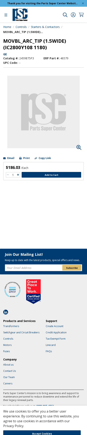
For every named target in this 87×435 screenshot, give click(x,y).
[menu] (5, 15)
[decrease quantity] (8, 174)
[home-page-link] (20, 14)
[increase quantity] (18, 174)
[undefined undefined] (65, 14)
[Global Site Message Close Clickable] (83, 3)
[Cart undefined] (81, 14)
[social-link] (7, 312)
